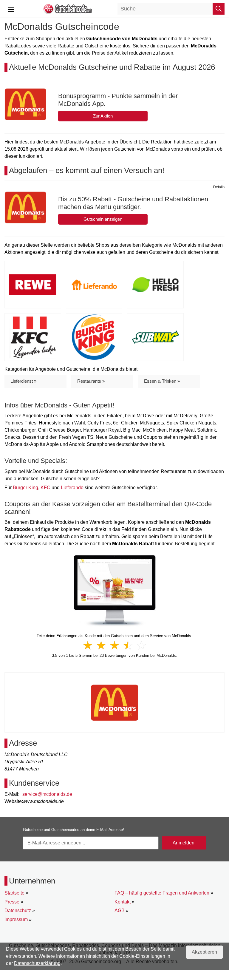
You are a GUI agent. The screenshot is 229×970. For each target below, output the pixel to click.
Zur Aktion (103, 115)
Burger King (25, 487)
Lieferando (72, 487)
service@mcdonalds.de (47, 794)
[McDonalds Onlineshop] (115, 590)
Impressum (16, 919)
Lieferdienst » (23, 381)
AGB (119, 910)
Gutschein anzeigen (102, 219)
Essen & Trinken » (162, 381)
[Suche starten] (219, 9)
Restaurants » (91, 381)
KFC (45, 487)
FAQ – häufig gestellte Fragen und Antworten (161, 892)
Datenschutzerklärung (37, 963)
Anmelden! (184, 842)
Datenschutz (17, 910)
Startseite (14, 892)
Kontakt (122, 901)
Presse (11, 901)
